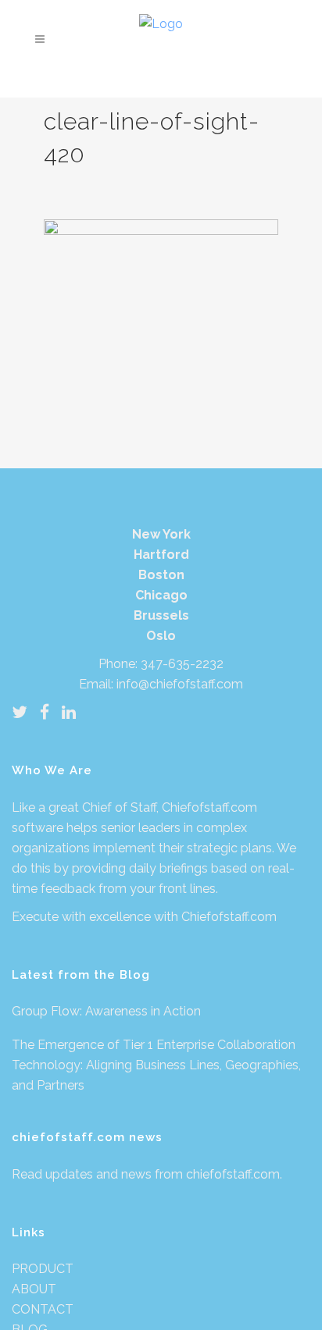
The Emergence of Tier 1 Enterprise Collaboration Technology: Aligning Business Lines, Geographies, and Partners (156, 1065)
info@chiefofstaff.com (179, 684)
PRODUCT (42, 1268)
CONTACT (42, 1309)
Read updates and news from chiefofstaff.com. (147, 1174)
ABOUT (34, 1289)
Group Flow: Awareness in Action (106, 1011)
